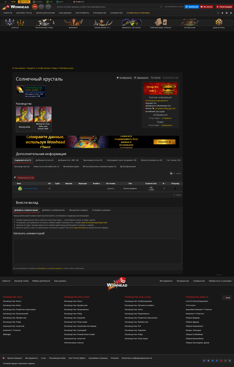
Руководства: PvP (133, 326)
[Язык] (231, 13)
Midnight (7, 334)
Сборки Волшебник (195, 338)
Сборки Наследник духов (197, 342)
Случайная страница (98, 358)
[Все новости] (6, 1)
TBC (51, 2)
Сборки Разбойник (194, 334)
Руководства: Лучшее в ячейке (139, 305)
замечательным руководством (94, 222)
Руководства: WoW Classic (138, 297)
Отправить (166, 118)
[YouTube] (221, 360)
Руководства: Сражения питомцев (80, 326)
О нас (43, 358)
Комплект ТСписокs (195, 313)
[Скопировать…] (171, 173)
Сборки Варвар (193, 318)
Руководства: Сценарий (75, 330)
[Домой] (16, 7)
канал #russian (80, 227)
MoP (61, 2)
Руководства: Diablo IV (197, 297)
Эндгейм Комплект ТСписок (199, 309)
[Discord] (204, 360)
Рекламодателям (57, 358)
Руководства (99, 13)
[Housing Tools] (21, 281)
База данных (65, 13)
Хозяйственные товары (47, 68)
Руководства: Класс (12, 301)
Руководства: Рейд (12, 322)
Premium (115, 358)
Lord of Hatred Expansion (197, 301)
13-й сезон (190, 305)
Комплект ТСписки (12, 330)
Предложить (166, 125)
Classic (39, 2)
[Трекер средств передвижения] (97, 142)
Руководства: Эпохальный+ (16, 313)
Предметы (31, 68)
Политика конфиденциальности (137, 358)
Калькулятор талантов (13, 326)
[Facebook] (217, 360)
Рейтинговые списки (74, 342)
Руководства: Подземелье (76, 309)
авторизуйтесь (42, 268)
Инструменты (166, 281)
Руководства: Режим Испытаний (79, 334)
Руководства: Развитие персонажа (19, 309)
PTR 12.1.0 (41, 6)
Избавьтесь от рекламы (138, 13)
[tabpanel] (97, 184)
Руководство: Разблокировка (138, 301)
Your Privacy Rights (76, 358)
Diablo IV (80, 2)
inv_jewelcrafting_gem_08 (165, 108)
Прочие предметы (130, 188)
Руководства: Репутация (75, 322)
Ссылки (157, 78)
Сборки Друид (192, 322)
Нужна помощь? (14, 358)
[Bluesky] (212, 360)
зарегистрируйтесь (56, 268)
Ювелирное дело (66, 68)
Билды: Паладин (193, 330)
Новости (8, 13)
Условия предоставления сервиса (19, 363)
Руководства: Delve (12, 305)
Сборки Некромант (194, 326)
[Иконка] (20, 89)
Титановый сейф (30, 188)
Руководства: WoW (12, 297)
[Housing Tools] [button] (24, 13)
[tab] (22, 160)
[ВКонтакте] (230, 360)
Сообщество (116, 13)
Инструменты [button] (82, 13)
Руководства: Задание (74, 318)
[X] (208, 360)
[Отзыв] (227, 13)
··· (67, 2)
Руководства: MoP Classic (77, 297)
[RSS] (225, 360)
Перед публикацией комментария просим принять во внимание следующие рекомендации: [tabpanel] (60, 242)
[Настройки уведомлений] (222, 13)
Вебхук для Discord (45, 13)
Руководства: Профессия (14, 318)
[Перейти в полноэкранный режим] (218, 13)
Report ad (219, 274)
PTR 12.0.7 (48, 6)
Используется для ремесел (157, 100)
